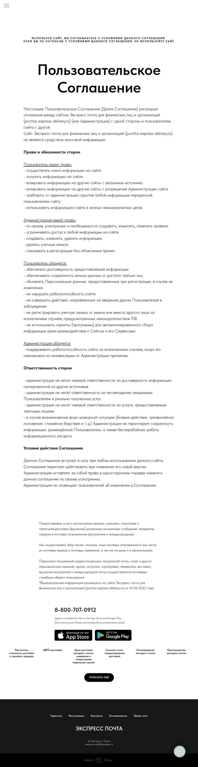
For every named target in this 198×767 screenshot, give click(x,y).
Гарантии (56, 715)
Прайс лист (141, 715)
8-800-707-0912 (75, 609)
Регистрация (76, 715)
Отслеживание (118, 715)
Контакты (96, 715)
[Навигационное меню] (6, 6)
